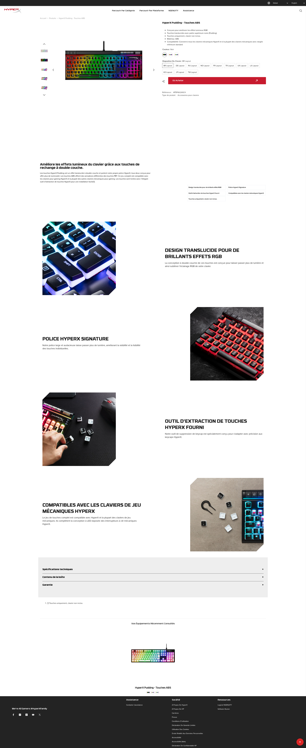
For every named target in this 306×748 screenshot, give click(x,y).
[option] (103, 69)
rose (153, 692)
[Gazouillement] (40, 715)
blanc (157, 692)
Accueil (43, 18)
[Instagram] (20, 715)
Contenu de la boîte (53, 577)
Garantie (47, 585)
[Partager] (164, 81)
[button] (53, 70)
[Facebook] (13, 715)
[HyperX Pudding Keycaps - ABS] (153, 656)
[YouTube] (33, 715)
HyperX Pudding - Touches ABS (153, 688)
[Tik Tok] (27, 715)
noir (148, 692)
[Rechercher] (300, 10)
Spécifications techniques (57, 569)
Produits (52, 18)
